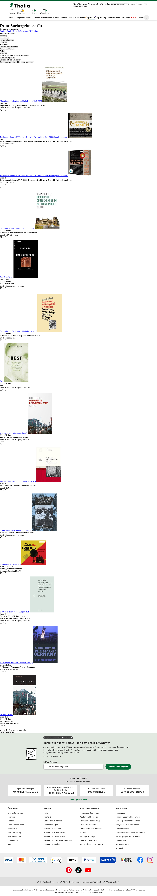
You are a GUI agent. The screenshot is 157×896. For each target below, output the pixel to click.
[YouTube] (88, 870)
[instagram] (150, 860)
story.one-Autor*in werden (127, 824)
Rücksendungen (51, 824)
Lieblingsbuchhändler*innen (128, 820)
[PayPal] (89, 860)
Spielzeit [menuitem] (91, 17)
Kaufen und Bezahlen (89, 817)
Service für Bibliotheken (54, 832)
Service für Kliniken (52, 844)
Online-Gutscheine (88, 824)
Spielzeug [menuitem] (101, 17)
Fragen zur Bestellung (89, 813)
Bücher (3, 31)
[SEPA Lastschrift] (38, 860)
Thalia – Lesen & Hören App (128, 817)
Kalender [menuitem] (126, 17)
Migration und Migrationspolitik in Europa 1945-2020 (21, 101)
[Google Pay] (56, 860)
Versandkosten (97, 892)
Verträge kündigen (88, 836)
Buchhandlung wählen (21, 55)
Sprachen (3, 42)
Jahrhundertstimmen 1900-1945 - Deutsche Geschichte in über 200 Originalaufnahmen (34, 137)
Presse (11, 820)
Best (2, 381)
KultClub (119, 848)
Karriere (11, 817)
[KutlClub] (126, 860)
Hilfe (46, 813)
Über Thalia (13, 808)
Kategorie (3, 40)
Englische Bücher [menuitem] (24, 17)
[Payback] (108, 860)
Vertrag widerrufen (78, 799)
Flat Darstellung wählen (25, 62)
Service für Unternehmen (55, 836)
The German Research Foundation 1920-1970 (18, 481)
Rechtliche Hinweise (52, 756)
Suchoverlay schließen (119, 4)
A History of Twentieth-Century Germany (16, 663)
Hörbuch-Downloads (21, 31)
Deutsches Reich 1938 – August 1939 (15, 612)
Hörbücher (33, 31)
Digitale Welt (121, 840)
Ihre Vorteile (121, 808)
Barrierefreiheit (14, 836)
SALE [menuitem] (133, 17)
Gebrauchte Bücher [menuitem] (50, 17)
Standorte (12, 828)
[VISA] (8, 860)
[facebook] (140, 860)
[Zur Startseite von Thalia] (20, 5)
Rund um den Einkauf (89, 808)
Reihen (2, 51)
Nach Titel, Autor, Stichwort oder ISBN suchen (91, 4)
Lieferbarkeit (4, 47)
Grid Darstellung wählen (8, 62)
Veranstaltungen (123, 844)
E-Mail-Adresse (50, 761)
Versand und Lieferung (90, 820)
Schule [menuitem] (37, 17)
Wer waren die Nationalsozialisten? (14, 433)
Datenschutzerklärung (89, 840)
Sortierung (3, 36)
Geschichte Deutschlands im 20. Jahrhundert (17, 228)
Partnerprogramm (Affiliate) (128, 836)
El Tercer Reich (6, 715)
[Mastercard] (21, 860)
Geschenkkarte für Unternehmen (130, 832)
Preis (2, 44)
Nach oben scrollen (7, 732)
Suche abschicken (80, 6)
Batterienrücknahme (53, 820)
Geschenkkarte (122, 828)
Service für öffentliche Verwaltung (59, 840)
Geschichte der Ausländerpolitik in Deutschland (18, 331)
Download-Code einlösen (91, 828)
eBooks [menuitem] (64, 17)
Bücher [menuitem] (12, 17)
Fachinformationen (16, 824)
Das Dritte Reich (6, 277)
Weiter (146, 17)
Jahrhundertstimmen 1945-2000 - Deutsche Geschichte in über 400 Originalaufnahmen (34, 176)
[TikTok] (78, 870)
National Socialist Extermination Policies (16, 530)
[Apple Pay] (72, 860)
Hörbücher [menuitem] (80, 17)
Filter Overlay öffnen (7, 33)
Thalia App (120, 813)
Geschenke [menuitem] (143, 17)
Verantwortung (14, 832)
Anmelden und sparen (118, 766)
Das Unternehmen (16, 813)
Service (47, 808)
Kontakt (47, 817)
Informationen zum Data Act (92, 844)
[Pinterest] (69, 870)
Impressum (13, 840)
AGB (10, 844)
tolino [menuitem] (71, 17)
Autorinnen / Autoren (7, 49)
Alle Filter (3, 53)
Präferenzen (4, 38)
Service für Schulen (52, 828)
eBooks (9, 31)
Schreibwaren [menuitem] (113, 17)
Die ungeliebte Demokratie (10, 564)
